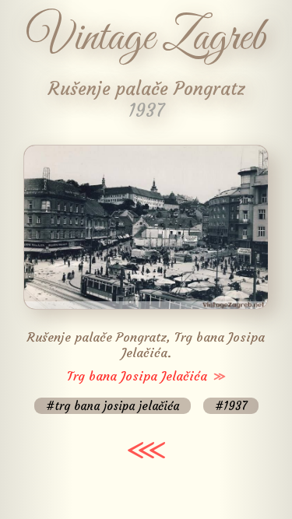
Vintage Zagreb (146, 38)
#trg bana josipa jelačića (112, 405)
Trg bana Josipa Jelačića (137, 376)
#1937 (231, 405)
